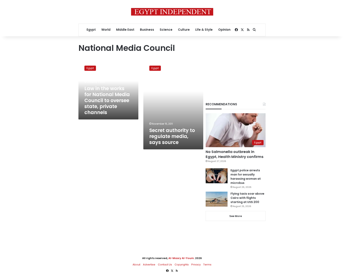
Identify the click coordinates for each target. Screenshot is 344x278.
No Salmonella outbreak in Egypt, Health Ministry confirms (234, 154)
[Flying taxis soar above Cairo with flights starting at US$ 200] (217, 199)
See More (235, 216)
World (105, 30)
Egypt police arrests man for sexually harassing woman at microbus (246, 176)
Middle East (125, 30)
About (136, 264)
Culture (184, 30)
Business (147, 30)
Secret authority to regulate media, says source (172, 136)
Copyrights (182, 264)
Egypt (91, 30)
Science (166, 30)
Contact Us (165, 264)
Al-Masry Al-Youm (181, 258)
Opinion (224, 30)
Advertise (149, 264)
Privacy (196, 264)
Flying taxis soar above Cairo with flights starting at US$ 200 (247, 198)
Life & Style (204, 30)
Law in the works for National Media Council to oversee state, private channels (107, 100)
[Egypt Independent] (172, 12)
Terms (207, 264)
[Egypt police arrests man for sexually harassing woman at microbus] (217, 175)
